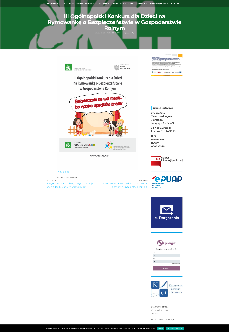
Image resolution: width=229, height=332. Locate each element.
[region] (167, 76)
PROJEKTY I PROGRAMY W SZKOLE (92, 3)
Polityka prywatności (175, 328)
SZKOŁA (68, 3)
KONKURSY (118, 3)
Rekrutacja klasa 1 (159, 3)
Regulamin (63, 171)
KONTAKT (176, 3)
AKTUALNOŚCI (53, 3)
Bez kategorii (71, 177)
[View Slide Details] (167, 65)
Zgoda (160, 328)
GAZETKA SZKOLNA (137, 3)
